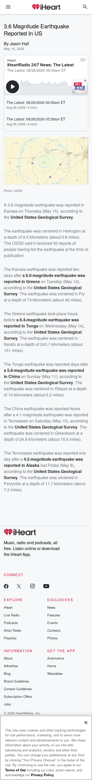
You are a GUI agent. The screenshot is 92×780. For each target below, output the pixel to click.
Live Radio (11, 615)
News (51, 607)
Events (52, 622)
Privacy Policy (42, 774)
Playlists (10, 638)
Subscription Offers (18, 696)
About (8, 658)
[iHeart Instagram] (32, 586)
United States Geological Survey (41, 217)
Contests (54, 630)
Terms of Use (15, 769)
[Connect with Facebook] (6, 586)
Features (53, 615)
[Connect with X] (19, 586)
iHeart (8, 607)
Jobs (7, 704)
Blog (7, 673)
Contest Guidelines (18, 688)
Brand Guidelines (16, 681)
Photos (52, 638)
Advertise (11, 665)
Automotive (55, 658)
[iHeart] (46, 7)
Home (51, 665)
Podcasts (11, 622)
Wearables (55, 673)
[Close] (85, 722)
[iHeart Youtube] (46, 586)
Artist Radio (12, 630)
